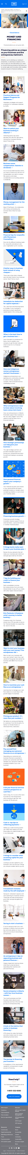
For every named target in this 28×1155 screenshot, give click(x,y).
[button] (2, 3)
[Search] (6, 3)
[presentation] (14, 21)
